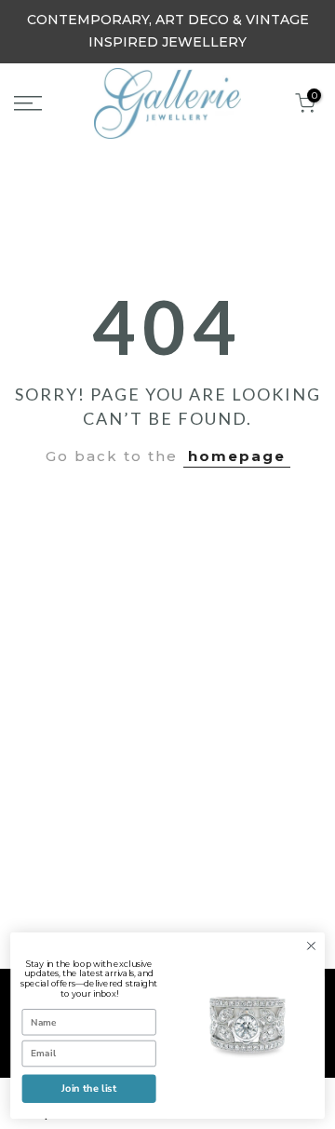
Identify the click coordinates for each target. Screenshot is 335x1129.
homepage (237, 456)
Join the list (89, 1088)
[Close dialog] (311, 946)
